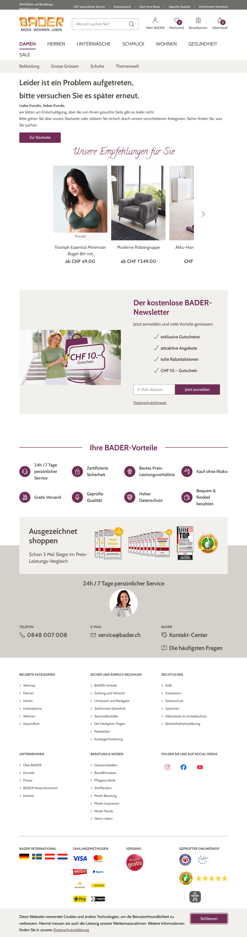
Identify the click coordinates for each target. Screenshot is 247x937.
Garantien (172, 708)
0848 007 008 (47, 634)
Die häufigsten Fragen (109, 723)
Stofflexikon (103, 788)
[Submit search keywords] (131, 24)
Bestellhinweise (105, 773)
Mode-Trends (103, 811)
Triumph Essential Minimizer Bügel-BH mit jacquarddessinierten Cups (80, 251)
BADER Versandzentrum (40, 788)
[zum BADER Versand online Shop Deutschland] (24, 856)
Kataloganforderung (108, 739)
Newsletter (102, 731)
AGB (168, 685)
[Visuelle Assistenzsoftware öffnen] (192, 897)
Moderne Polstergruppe (138, 247)
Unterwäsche (32, 708)
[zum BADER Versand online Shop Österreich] (50, 856)
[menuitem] (27, 44)
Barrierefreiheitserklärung (182, 723)
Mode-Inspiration (106, 803)
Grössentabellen (105, 765)
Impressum (173, 693)
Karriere (28, 795)
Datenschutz (174, 701)
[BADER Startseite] (41, 24)
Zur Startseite (40, 137)
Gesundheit (31, 723)
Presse (27, 780)
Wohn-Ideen (103, 818)
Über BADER (32, 765)
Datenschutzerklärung (71, 930)
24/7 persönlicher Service (89, 6)
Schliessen (209, 918)
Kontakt (28, 773)
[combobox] (105, 24)
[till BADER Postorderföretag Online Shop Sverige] (37, 856)
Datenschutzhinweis (149, 402)
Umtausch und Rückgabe (112, 701)
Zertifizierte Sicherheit (110, 708)
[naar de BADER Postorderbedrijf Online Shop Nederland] (63, 856)
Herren (28, 701)
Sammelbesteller (106, 716)
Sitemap (29, 685)
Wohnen (29, 716)
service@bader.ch (119, 634)
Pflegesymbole (105, 780)
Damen (28, 693)
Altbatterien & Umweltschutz (186, 716)
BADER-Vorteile (105, 685)
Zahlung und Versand (109, 693)
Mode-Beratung (105, 795)
